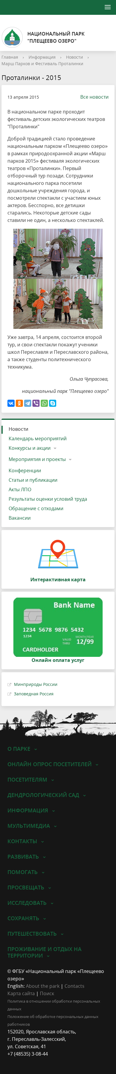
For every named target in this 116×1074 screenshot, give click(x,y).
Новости (74, 57)
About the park (42, 986)
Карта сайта (21, 993)
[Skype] (52, 403)
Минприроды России (35, 684)
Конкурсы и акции (30, 448)
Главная (9, 57)
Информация (42, 57)
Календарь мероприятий (38, 438)
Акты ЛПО (20, 489)
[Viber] (36, 403)
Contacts (74, 986)
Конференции (25, 470)
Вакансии (20, 518)
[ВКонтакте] (11, 403)
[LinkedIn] (23, 1061)
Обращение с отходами (36, 508)
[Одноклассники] (19, 403)
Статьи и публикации (33, 480)
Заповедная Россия (34, 694)
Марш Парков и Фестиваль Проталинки (42, 63)
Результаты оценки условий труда (48, 499)
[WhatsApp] (44, 403)
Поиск (47, 993)
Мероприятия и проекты (37, 459)
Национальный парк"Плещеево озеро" (55, 37)
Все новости (94, 97)
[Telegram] (27, 403)
